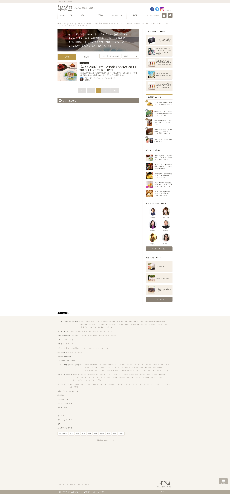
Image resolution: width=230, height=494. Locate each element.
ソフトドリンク (151, 384)
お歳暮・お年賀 (123, 324)
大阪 (114, 433)
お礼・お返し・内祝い (131, 321)
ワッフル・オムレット (158, 374)
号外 (59, 424)
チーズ (87, 367)
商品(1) (86, 57)
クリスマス (61, 348)
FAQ (102, 492)
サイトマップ (95, 492)
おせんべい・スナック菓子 (127, 377)
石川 (83, 433)
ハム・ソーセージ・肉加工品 (129, 367)
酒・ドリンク (62, 384)
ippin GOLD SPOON (65, 428)
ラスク (149, 374)
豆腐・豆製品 (89, 370)
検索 (170, 15)
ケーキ (75, 374)
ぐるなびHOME (62, 492)
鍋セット (97, 370)
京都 (77, 433)
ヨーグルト (122, 364)
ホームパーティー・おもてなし (68, 335)
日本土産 (109, 331)
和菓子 (115, 377)
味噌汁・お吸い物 (120, 370)
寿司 (112, 370)
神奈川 (121, 433)
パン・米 (136, 364)
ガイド (60, 416)
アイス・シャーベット (142, 377)
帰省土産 (95, 331)
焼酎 (82, 384)
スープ (132, 370)
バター (155, 364)
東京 (71, 433)
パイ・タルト (82, 374)
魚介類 (141, 367)
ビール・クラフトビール (123, 384)
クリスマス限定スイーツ (75, 348)
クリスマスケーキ (89, 348)
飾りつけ (101, 335)
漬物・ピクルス (112, 364)
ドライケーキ (101, 377)
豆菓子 (161, 377)
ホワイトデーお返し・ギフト (159, 324)
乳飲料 (76, 387)
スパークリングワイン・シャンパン (103, 384)
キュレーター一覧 (63, 484)
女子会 (95, 335)
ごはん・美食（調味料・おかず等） (70, 365)
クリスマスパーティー (102, 348)
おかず (114, 367)
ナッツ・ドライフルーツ (98, 367)
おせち (72, 352)
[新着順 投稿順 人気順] (130, 56)
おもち (80, 352)
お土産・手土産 (63, 331)
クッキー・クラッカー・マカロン (97, 374)
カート (164, 15)
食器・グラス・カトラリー (67, 391)
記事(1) (67, 57)
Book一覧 (72, 484)
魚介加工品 (148, 367)
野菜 (154, 367)
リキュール (141, 384)
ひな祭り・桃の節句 (65, 356)
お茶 (71, 387)
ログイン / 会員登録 (153, 15)
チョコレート (113, 374)
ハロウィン (61, 344)
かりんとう (154, 377)
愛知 (95, 433)
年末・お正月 (62, 352)
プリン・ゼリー (123, 374)
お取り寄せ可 (63, 433)
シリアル (129, 364)
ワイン (72, 384)
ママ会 (90, 335)
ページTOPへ (223, 489)
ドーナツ (75, 377)
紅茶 (168, 384)
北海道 (102, 433)
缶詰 (102, 370)
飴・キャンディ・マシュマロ (81, 380)
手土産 (84, 335)
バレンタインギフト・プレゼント (140, 324)
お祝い (82, 321)
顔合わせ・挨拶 (86, 331)
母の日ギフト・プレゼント (88, 327)
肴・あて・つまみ (162, 370)
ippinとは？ (169, 10)
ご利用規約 (87, 492)
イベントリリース (64, 420)
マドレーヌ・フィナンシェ (87, 377)
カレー (138, 370)
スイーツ (70, 343)
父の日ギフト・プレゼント (106, 327)
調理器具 (61, 395)
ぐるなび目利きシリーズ (75, 492)
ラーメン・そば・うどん (148, 370)
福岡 (89, 433)
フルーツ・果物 (96, 380)
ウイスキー (88, 384)
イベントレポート (64, 403)
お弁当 (108, 370)
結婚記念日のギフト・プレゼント (113, 321)
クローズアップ (63, 407)
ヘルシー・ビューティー (66, 340)
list (68, 313)
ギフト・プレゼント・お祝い (68, 321)
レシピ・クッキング (111, 335)
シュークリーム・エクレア (137, 374)
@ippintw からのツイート (106, 440)
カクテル (134, 384)
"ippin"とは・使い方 (83, 484)
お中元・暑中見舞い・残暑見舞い (155, 321)
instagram (162, 9)
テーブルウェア (63, 399)
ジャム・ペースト (146, 364)
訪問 (72, 331)
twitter (157, 9)
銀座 (108, 433)
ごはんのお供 (102, 364)
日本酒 (77, 384)
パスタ (109, 367)
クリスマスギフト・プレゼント (108, 324)
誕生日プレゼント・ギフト (94, 321)
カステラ (109, 377)
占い (59, 412)
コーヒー (163, 384)
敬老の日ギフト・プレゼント (89, 324)
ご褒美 (141, 321)
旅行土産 (102, 331)
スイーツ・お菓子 (64, 374)
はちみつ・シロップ (164, 364)
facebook (152, 9)
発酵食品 (159, 367)
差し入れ (78, 331)
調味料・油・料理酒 (91, 364)
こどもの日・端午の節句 (66, 361)
